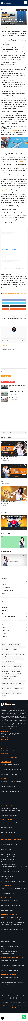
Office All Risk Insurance (16, 781)
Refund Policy (22, 891)
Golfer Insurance (5, 793)
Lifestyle (14, 610)
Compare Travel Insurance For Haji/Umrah (10, 789)
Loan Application (14, 676)
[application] (14, 522)
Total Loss (4, 690)
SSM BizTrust (5, 1005)
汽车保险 (4, 695)
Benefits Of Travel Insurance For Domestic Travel (12, 946)
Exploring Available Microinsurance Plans (17, 385)
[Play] (2, 528)
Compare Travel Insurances (7, 786)
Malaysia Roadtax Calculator (7, 842)
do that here (14, 130)
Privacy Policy (13, 891)
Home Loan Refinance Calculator (8, 876)
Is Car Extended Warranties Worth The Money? (12, 929)
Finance (14, 599)
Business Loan (22, 647)
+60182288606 (4, 739)
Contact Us (14, 774)
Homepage (3, 764)
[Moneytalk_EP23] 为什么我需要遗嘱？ (8, 501)
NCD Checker (19, 842)
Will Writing (14, 636)
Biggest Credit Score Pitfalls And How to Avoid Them (13, 963)
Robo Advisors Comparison (7, 832)
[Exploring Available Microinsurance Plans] (4, 387)
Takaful (13, 685)
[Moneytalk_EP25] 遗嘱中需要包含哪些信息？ (9, 456)
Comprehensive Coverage (8, 656)
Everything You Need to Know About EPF (10, 968)
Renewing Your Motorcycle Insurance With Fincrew (13, 919)
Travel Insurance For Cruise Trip (8, 948)
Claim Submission (5, 774)
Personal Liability (21, 681)
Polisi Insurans (13, 683)
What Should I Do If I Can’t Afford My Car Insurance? (14, 322)
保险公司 (19, 693)
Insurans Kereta (5, 673)
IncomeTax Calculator (6, 856)
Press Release (18, 888)
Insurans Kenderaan (15, 671)
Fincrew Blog (4, 772)
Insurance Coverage (16, 666)
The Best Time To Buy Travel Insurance (16, 397)
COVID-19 (3, 190)
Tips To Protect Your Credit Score (9, 960)
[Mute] (23, 528)
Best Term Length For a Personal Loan (10, 977)
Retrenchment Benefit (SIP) (7, 849)
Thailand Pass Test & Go (21, 293)
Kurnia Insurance (5, 903)
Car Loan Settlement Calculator (8, 844)
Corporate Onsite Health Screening (9, 815)
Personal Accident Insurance (14, 616)
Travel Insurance (6, 17)
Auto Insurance (14, 581)
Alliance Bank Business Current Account (10, 810)
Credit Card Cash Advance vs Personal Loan (11, 987)
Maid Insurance (15, 791)
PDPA (25, 888)
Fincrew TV (16, 769)
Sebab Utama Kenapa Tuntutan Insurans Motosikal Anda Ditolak (14, 318)
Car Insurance (13, 649)
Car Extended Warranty (14, 590)
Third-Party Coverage (7, 688)
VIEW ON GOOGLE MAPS (10, 743)
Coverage (18, 656)
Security (14, 893)
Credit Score (20, 659)
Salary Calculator (17, 856)
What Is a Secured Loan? (6, 979)
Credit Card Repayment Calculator (9, 874)
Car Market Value (21, 881)
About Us (15, 767)
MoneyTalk (5, 458)
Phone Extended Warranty (7, 813)
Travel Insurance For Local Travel (8, 943)
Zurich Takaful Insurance (17, 908)
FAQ (10, 769)
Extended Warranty (10, 661)
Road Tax (21, 683)
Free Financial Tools (13, 772)
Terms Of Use (6, 893)
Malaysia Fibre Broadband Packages (9, 830)
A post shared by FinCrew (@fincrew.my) (14, 268)
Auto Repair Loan (5, 801)
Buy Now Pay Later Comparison (8, 822)
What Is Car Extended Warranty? (8, 927)
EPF (2, 661)
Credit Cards (12, 659)
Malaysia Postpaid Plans (6, 827)
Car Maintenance (6, 651)
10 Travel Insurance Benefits (7, 953)
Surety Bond (14, 619)
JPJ (12, 673)
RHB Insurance (14, 900)
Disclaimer (5, 891)
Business (14, 584)
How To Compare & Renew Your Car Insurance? (12, 924)
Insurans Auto (5, 671)
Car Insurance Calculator (6, 859)
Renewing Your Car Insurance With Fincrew (11, 917)
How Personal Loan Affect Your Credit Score (11, 984)
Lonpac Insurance (15, 903)
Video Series (14, 624)
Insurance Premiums (16, 668)
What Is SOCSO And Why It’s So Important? (11, 970)
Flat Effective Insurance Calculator (9, 866)
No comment (11, 23)
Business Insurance (14, 587)
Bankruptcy (14, 647)
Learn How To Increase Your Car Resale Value (11, 932)
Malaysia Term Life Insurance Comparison (10, 835)
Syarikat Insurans (6, 685)
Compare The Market (6, 767)
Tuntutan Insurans (6, 693)
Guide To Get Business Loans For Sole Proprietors (12, 982)
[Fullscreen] (25, 528)
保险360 (15, 633)
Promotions (23, 767)
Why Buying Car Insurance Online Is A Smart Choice (13, 922)
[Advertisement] (14, 418)
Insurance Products (13, 764)
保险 (14, 693)
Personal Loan (5, 683)
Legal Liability (18, 673)
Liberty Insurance (5, 908)
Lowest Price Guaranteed (7, 888)
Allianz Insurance (5, 900)
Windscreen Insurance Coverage (8, 854)
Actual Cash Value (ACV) (14, 644)
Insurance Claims (6, 666)
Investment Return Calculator (10, 871)
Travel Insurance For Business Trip (9, 941)
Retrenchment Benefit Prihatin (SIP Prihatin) (11, 851)
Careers (5, 769)
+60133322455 (4, 753)
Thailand (9, 293)
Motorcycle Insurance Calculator (8, 861)
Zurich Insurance (5, 905)
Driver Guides (14, 596)
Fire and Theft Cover (6, 664)
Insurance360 (15, 630)
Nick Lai (4, 23)
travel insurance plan (11, 88)
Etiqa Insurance (14, 905)
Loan (14, 613)
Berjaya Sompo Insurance (7, 910)
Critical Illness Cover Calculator (8, 847)
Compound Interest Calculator (8, 864)
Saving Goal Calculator (21, 869)
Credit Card (14, 593)
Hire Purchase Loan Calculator (8, 881)
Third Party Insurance (19, 688)
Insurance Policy (5, 668)
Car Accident (5, 649)
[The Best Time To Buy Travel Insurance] (4, 399)
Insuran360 (15, 627)
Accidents (4, 644)
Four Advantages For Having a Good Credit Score (12, 965)
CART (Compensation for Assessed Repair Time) (13, 654)
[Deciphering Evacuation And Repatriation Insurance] (4, 393)
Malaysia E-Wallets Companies (8, 825)
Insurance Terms (14, 604)
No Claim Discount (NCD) (7, 678)
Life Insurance (14, 607)
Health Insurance (18, 664)
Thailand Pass (13, 293)
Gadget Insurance (14, 601)
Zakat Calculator (23, 866)
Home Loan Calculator (6, 878)
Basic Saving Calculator (8, 869)
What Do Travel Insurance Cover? (9, 939)
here (21, 161)
